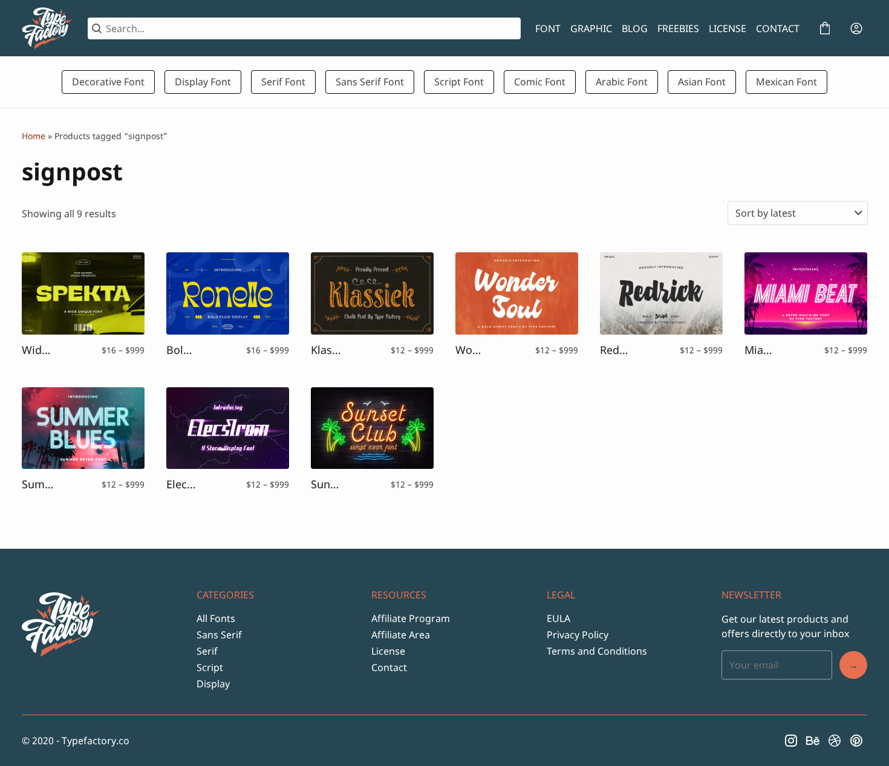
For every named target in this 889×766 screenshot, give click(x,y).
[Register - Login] (856, 28)
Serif (207, 651)
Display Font (203, 81)
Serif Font (283, 81)
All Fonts (216, 618)
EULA (558, 618)
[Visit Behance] (813, 740)
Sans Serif (219, 634)
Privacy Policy (577, 634)
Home (33, 136)
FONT (548, 28)
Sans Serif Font (370, 81)
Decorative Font (108, 81)
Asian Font (702, 81)
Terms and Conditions (597, 651)
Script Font (459, 81)
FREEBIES (678, 28)
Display (213, 683)
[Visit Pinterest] (856, 740)
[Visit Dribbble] (834, 740)
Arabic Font (622, 81)
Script (210, 667)
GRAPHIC (591, 28)
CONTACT (777, 28)
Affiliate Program (410, 618)
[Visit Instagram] (791, 740)
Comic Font (539, 81)
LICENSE (727, 28)
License (388, 651)
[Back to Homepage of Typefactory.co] (47, 28)
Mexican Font (786, 81)
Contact (389, 667)
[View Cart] (825, 28)
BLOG (635, 28)
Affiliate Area (400, 634)
